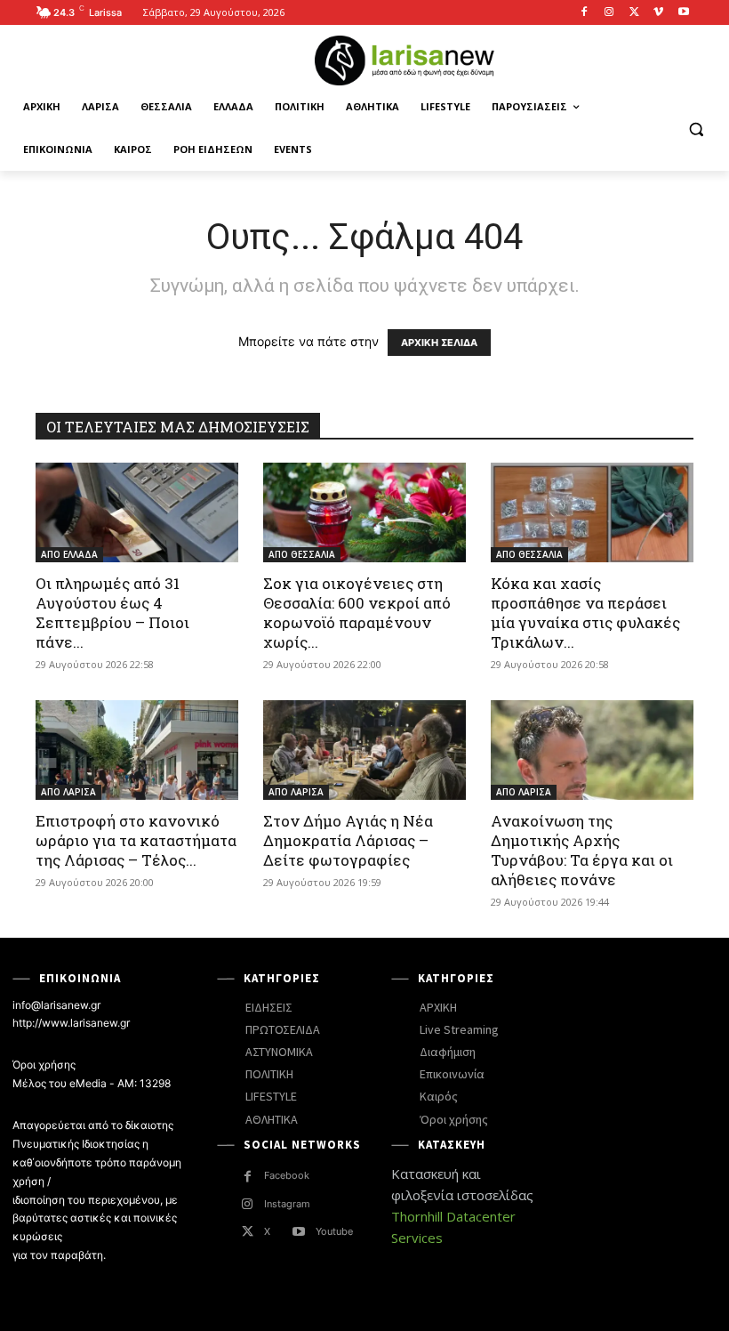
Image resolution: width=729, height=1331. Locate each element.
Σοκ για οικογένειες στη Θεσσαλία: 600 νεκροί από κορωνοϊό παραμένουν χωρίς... (357, 612)
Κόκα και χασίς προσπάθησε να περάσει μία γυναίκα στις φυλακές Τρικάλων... (585, 612)
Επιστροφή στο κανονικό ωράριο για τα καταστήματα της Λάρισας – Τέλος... (136, 840)
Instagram (287, 1204)
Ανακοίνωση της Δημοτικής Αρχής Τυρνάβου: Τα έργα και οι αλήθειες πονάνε (582, 850)
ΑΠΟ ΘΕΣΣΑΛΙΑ (301, 554)
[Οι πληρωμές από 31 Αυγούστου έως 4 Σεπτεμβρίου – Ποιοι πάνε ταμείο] (137, 512)
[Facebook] (584, 13)
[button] (696, 128)
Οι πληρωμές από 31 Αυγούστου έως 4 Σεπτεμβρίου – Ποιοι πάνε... (112, 612)
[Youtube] (683, 13)
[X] (634, 13)
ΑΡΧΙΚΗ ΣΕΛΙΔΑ (439, 342)
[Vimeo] (658, 13)
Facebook (286, 1175)
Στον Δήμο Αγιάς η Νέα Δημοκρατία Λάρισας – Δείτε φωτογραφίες (348, 840)
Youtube (334, 1231)
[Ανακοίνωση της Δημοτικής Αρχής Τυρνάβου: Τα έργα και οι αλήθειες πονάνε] (592, 750)
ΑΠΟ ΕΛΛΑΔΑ (69, 554)
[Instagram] (609, 13)
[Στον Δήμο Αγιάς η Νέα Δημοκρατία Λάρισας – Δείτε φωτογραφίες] (364, 750)
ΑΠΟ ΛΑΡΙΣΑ (68, 792)
